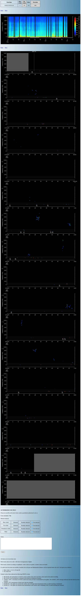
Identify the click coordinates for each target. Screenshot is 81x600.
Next (6, 10)
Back (2, 10)
